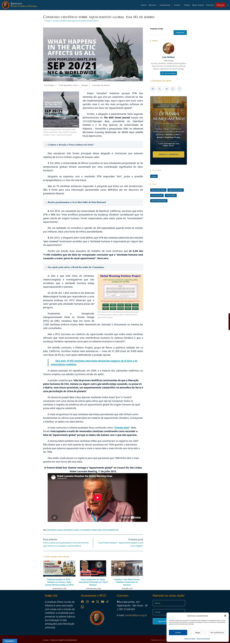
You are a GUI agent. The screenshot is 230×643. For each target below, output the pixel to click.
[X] (97, 601)
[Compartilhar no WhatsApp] (172, 88)
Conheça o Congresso (168, 154)
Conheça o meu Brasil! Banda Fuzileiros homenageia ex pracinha (127, 582)
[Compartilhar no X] (159, 88)
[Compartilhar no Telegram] (166, 88)
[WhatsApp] (82, 606)
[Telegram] (92, 601)
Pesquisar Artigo (156, 29)
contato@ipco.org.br (136, 615)
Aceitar (178, 632)
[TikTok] (107, 601)
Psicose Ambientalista (110, 530)
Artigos (85, 85)
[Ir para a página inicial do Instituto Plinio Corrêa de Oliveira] (97, 617)
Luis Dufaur (49, 85)
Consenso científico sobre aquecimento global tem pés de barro (75, 21)
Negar (197, 632)
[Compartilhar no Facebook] (152, 88)
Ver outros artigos (168, 73)
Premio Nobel (97, 530)
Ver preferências (217, 632)
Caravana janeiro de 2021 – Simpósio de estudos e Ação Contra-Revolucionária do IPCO (59, 582)
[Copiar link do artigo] (179, 88)
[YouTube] (102, 601)
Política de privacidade (203, 638)
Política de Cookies (189, 638)
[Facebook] (82, 601)
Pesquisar (180, 32)
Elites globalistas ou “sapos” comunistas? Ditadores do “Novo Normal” (93, 582)
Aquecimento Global (55, 530)
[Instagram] (87, 601)
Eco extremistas (85, 530)
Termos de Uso (157, 640)
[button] (225, 616)
